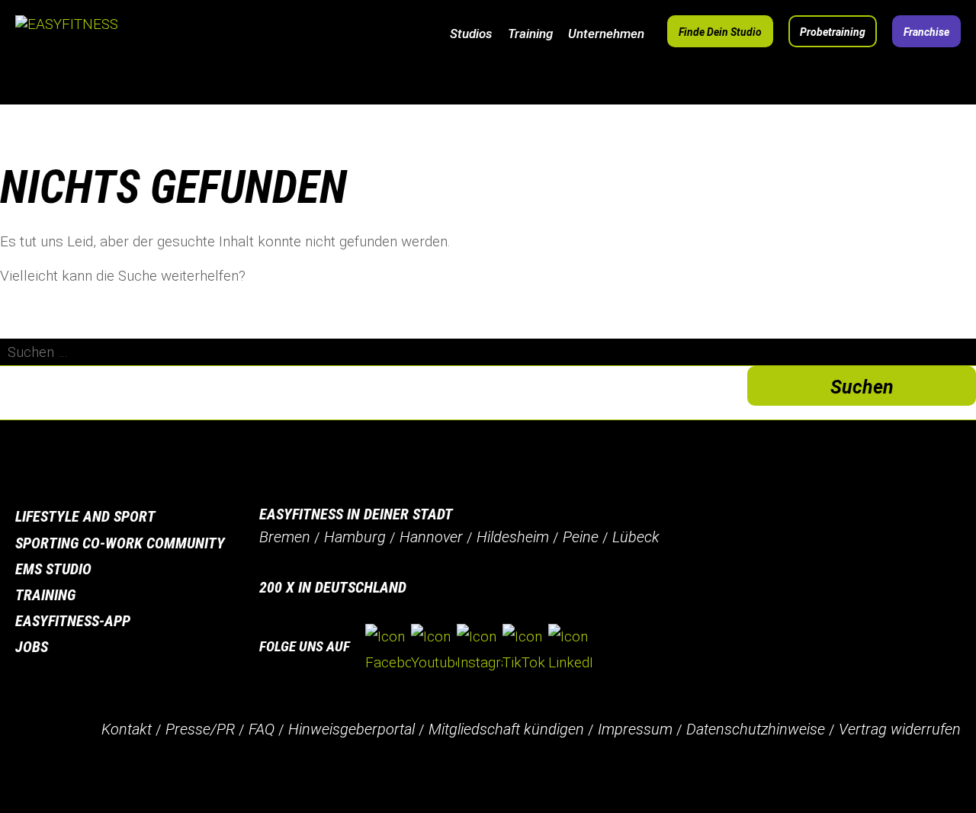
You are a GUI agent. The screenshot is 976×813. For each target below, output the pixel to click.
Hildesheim (513, 537)
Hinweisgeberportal (351, 729)
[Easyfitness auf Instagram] (479, 650)
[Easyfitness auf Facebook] (388, 650)
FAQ (261, 729)
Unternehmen (606, 33)
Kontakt (126, 729)
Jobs (31, 647)
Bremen (284, 537)
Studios (471, 33)
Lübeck (636, 537)
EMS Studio (53, 569)
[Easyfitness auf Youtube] (434, 650)
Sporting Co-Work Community (120, 543)
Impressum (635, 729)
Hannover (431, 537)
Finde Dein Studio (720, 32)
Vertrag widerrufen (900, 729)
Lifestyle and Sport (85, 516)
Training (530, 33)
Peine (581, 537)
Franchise (926, 32)
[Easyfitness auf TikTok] (525, 650)
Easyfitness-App (72, 621)
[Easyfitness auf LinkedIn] (571, 650)
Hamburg (355, 537)
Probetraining (832, 32)
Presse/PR (200, 729)
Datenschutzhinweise (755, 729)
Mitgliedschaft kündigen (506, 729)
